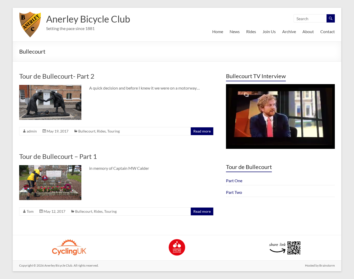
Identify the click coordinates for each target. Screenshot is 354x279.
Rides (251, 31)
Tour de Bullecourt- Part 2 (56, 76)
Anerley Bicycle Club (88, 19)
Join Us (269, 31)
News (235, 31)
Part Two (234, 192)
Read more (202, 131)
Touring (113, 131)
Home (217, 31)
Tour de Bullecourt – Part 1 (58, 156)
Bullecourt (86, 131)
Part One (234, 180)
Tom (30, 211)
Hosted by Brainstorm (320, 265)
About (308, 31)
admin (32, 131)
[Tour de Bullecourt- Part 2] (50, 87)
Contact (327, 31)
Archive (289, 31)
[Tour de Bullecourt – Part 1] (50, 167)
